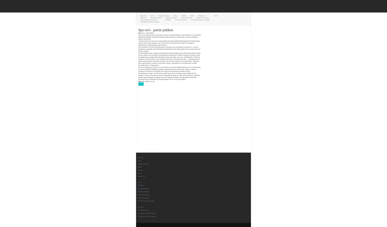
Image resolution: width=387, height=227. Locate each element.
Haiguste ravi (202, 16)
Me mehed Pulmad (156, 18)
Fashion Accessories (186, 18)
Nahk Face (143, 18)
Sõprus (175, 16)
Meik (192, 16)
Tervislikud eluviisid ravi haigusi (200, 20)
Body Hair (143, 16)
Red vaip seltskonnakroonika (148, 20)
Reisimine (168, 20)
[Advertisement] (159, 7)
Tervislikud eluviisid (181, 20)
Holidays (184, 16)
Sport (152, 16)
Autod (216, 16)
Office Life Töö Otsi (203, 18)
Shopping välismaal (163, 16)
